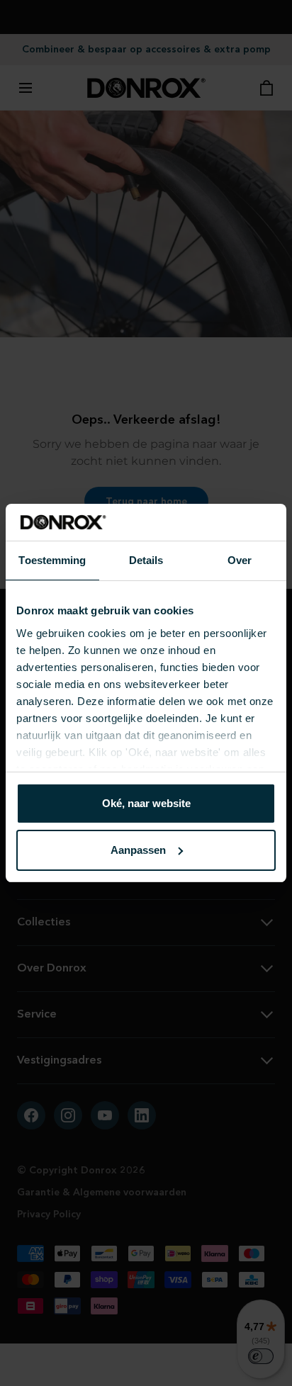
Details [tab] (146, 560)
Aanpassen (138, 850)
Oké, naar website (146, 803)
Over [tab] (240, 560)
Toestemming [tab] (52, 560)
